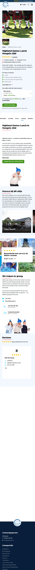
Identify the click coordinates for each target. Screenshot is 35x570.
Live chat (8, 298)
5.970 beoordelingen (28, 1)
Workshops (5, 555)
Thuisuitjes (5, 560)
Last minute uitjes (7, 562)
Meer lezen (5, 157)
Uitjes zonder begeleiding (10, 567)
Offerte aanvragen (9, 105)
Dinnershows (6, 553)
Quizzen (4, 558)
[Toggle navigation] (32, 4)
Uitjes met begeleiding (9, 564)
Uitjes (4, 47)
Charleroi (10, 360)
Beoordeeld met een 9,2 (20, 342)
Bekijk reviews (8, 258)
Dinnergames (6, 551)
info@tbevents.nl (10, 301)
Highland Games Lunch (14, 362)
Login (24, 4)
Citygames (5, 549)
